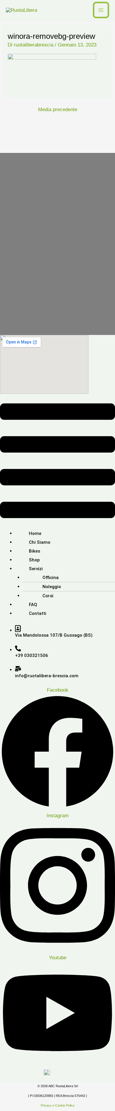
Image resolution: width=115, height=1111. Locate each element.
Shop (34, 560)
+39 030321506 (31, 655)
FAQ (33, 604)
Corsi (47, 595)
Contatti (37, 613)
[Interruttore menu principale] (101, 10)
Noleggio (51, 586)
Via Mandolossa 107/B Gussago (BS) (54, 635)
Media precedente (57, 109)
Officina (50, 577)
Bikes (34, 551)
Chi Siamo (39, 542)
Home (35, 533)
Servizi (36, 568)
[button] (57, 462)
